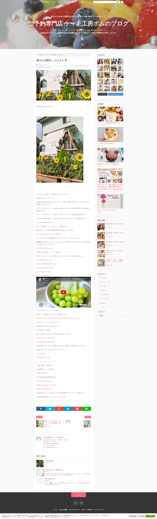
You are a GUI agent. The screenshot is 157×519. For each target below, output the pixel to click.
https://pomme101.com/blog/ (47, 385)
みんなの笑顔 (45, 2)
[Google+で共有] (59, 409)
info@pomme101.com (46, 389)
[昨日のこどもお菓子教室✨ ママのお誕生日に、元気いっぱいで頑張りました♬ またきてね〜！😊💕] (120, 68)
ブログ (66, 2)
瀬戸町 (37, 67)
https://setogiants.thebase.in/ (44, 268)
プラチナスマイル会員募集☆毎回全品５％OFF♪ (108, 123)
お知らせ (73, 2)
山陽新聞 (67, 421)
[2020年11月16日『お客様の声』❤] (40, 472)
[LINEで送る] (86, 409)
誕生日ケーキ (43, 67)
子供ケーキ (61, 65)
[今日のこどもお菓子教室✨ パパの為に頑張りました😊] (114, 82)
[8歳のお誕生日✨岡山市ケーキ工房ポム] (101, 244)
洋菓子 (87, 65)
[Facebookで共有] (40, 409)
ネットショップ (83, 2)
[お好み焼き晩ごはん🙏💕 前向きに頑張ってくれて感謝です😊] (107, 75)
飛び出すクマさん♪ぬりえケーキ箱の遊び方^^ (108, 164)
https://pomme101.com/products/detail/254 (48, 234)
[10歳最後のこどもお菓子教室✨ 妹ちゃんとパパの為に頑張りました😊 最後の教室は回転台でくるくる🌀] (120, 62)
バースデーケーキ (48, 65)
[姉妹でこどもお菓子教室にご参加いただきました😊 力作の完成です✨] (107, 82)
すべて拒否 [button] (141, 516)
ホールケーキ (56, 65)
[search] (115, 2)
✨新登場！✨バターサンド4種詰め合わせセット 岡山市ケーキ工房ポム (114, 261)
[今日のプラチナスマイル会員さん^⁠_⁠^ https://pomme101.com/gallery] (107, 68)
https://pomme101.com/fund (44, 248)
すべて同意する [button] (150, 516)
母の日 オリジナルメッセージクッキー (107, 210)
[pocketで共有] (77, 409)
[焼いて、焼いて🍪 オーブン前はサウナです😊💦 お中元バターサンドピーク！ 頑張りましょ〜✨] (114, 68)
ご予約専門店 (41, 65)
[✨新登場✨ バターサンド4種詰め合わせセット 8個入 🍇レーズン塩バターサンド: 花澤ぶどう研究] (100, 82)
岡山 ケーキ (68, 65)
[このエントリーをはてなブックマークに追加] (68, 409)
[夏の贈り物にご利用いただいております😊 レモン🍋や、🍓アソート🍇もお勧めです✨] (100, 68)
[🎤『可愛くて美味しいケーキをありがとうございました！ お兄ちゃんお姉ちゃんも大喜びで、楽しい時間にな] (100, 62)
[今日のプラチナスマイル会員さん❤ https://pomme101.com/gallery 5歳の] (114, 88)
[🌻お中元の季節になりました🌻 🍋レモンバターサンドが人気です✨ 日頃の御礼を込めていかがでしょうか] (120, 82)
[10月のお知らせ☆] (40, 481)
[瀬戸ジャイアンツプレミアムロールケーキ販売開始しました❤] (40, 423)
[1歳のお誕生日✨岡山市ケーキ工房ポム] (101, 226)
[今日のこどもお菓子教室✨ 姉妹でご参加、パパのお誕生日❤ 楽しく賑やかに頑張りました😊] (107, 88)
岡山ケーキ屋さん (76, 65)
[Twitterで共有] (50, 409)
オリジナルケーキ (56, 2)
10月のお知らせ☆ (49, 479)
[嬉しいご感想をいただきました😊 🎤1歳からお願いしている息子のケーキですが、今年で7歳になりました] (100, 88)
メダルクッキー (103, 299)
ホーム (37, 2)
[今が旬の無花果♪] (40, 463)
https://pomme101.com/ (43, 357)
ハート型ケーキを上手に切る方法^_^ (106, 143)
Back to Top (78, 495)
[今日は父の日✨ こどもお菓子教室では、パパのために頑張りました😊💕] (120, 88)
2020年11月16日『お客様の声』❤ (54, 470)
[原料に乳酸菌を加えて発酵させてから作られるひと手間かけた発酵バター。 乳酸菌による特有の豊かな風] (100, 75)
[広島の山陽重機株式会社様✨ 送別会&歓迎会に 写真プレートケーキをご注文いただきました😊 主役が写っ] (114, 62)
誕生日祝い (49, 67)
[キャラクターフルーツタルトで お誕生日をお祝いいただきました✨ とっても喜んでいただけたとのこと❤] (120, 75)
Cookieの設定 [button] (132, 516)
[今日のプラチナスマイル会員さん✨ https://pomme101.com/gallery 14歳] (107, 62)
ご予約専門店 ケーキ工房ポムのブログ (78, 23)
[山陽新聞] (87, 423)
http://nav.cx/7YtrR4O (59, 396)
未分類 (100, 212)
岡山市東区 (82, 65)
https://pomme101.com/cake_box (45, 338)
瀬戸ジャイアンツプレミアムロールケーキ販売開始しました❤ (52, 423)
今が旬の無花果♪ (49, 461)
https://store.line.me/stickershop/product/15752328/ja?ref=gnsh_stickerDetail (58, 318)
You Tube (101, 145)
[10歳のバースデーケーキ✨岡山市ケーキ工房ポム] (101, 253)
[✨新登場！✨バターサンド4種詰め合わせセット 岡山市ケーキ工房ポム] (101, 262)
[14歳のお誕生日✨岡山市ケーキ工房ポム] (101, 235)
